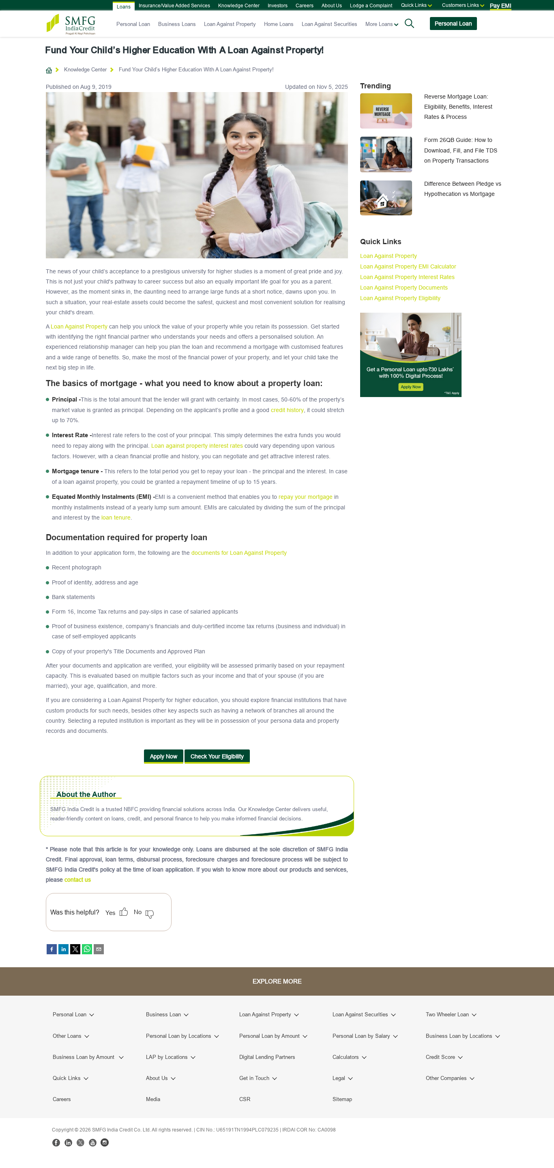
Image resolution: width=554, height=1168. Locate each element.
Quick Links (414, 5)
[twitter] (75, 949)
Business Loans (177, 24)
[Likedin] (68, 1142)
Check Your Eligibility (217, 756)
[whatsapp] (87, 949)
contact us (77, 879)
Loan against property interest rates (197, 445)
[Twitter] (80, 1142)
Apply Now (163, 756)
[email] (99, 949)
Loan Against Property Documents (404, 287)
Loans (124, 7)
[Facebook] (56, 1142)
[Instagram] (105, 1142)
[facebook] (52, 949)
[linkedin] (63, 949)
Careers (305, 5)
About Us (332, 5)
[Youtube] (92, 1142)
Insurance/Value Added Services (174, 5)
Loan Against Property (230, 24)
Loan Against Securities (329, 24)
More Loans (379, 24)
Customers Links (460, 5)
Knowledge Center (239, 5)
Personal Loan (133, 24)
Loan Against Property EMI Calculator (408, 266)
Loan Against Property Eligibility (400, 298)
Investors (278, 5)
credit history (287, 410)
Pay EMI (500, 5)
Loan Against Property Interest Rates (407, 277)
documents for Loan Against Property (239, 553)
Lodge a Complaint (371, 5)
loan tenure (116, 517)
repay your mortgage (306, 497)
